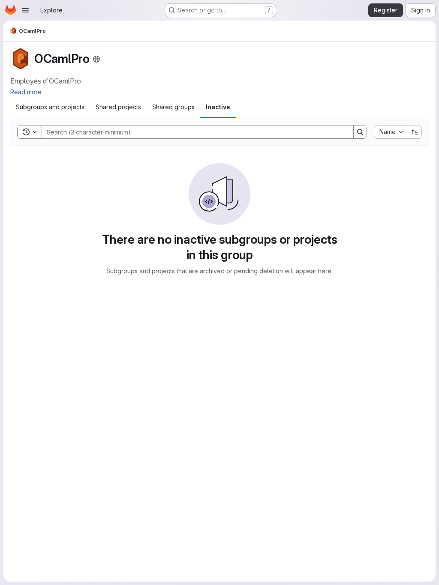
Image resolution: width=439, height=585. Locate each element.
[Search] (360, 132)
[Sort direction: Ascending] (415, 132)
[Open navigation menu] (25, 10)
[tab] (50, 107)
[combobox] (391, 132)
